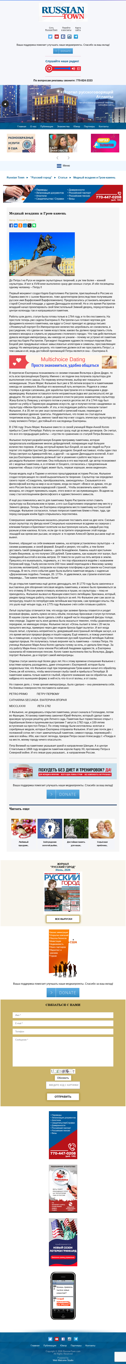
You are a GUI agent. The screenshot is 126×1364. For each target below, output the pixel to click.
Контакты (104, 126)
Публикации (46, 126)
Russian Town (15, 177)
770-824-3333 (84, 80)
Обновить (63, 1077)
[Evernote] (34, 225)
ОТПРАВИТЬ (63, 1096)
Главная (21, 126)
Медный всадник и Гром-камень (94, 177)
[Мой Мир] (25, 225)
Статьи (62, 177)
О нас (33, 126)
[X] (30, 225)
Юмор (77, 126)
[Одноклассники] (20, 225)
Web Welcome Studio (63, 1360)
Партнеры (89, 126)
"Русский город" (41, 177)
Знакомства (63, 126)
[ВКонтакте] (16, 225)
